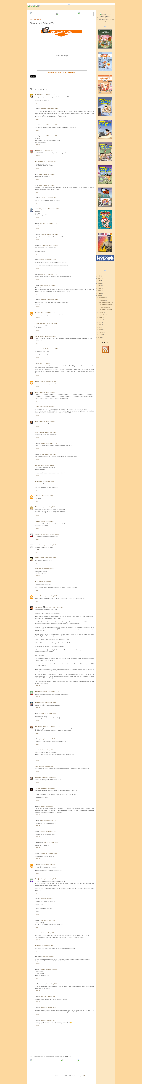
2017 (99, 278)
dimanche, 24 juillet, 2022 (48, 1020)
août (100, 317)
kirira (36, 702)
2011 (99, 293)
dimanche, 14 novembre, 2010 (45, 581)
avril (100, 327)
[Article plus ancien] (85, 16)
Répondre (37, 103)
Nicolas (37, 407)
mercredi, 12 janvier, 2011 (48, 996)
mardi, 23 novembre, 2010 (47, 899)
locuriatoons (38, 726)
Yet (35, 581)
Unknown (37, 864)
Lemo (36, 392)
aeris (36, 94)
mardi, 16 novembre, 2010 (45, 806)
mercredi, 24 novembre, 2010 (49, 969)
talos (36, 312)
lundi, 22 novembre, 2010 (48, 864)
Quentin (37, 557)
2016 (99, 281)
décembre (102, 297)
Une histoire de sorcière (105, 309)
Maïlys (36, 507)
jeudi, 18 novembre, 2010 (51, 842)
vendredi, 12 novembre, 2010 (46, 94)
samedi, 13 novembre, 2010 (49, 443)
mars (100, 329)
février (101, 332)
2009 (99, 337)
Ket (36, 496)
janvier (101, 334)
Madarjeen (38, 691)
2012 (99, 290)
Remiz (36, 766)
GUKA (36, 432)
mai (100, 325)
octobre (101, 312)
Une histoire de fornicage (106, 304)
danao (36, 933)
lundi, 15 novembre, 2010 (48, 739)
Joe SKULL (38, 777)
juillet (100, 320)
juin (100, 322)
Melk (36, 465)
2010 (99, 295)
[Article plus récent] (38, 16)
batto (36, 481)
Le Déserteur (38, 534)
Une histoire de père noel (106, 302)
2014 (99, 286)
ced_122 (37, 161)
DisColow (37, 788)
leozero (37, 596)
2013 (99, 288)
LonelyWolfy (38, 209)
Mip (36, 150)
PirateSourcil (38, 607)
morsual (37, 545)
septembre (102, 315)
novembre (102, 300)
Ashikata (37, 521)
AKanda (37, 323)
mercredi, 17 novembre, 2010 (48, 831)
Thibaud (37, 381)
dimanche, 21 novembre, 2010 (48, 853)
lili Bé (36, 569)
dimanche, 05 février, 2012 (48, 1007)
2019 (99, 276)
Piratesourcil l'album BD (105, 307)
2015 (99, 283)
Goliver (37, 336)
